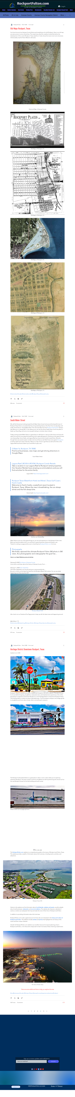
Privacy (60, 1086)
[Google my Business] (38, 1069)
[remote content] (37, 756)
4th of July (15, 15)
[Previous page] (28, 1011)
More (62, 15)
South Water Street (17, 420)
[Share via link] (22, 398)
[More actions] (64, 25)
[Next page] (46, 1011)
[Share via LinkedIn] (18, 398)
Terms (53, 1086)
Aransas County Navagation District (46, 15)
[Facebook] (32, 1069)
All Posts (6, 15)
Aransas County (26, 15)
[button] (70, 15)
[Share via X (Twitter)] (14, 398)
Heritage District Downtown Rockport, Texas (27, 649)
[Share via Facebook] (11, 398)
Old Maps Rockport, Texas (20, 28)
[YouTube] (36, 1069)
